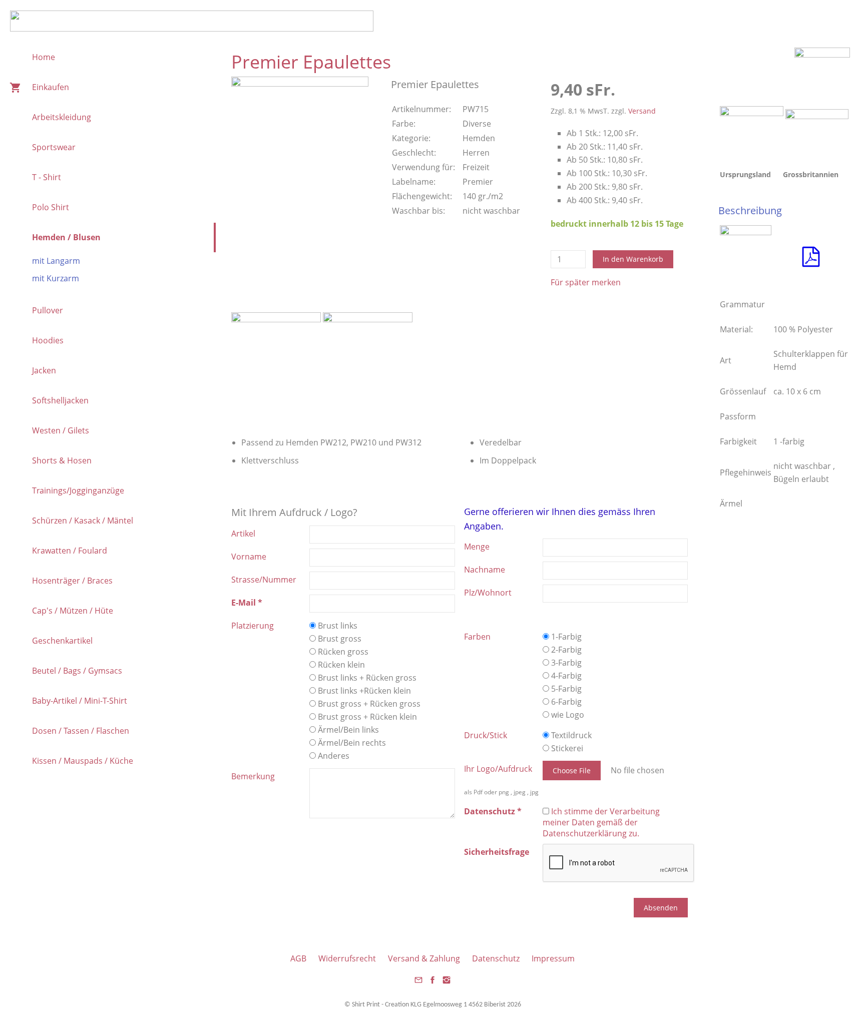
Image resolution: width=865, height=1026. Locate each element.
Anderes (332, 755)
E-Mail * (246, 602)
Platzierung (252, 625)
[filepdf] (811, 265)
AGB (298, 958)
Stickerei (566, 748)
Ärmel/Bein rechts (351, 742)
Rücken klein (340, 664)
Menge (477, 546)
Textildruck (570, 735)
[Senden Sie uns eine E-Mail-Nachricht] (418, 982)
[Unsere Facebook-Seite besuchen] (432, 982)
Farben (477, 636)
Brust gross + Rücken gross (368, 703)
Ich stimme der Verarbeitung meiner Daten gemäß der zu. (601, 822)
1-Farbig (565, 636)
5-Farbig (565, 688)
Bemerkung (253, 776)
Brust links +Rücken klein (363, 690)
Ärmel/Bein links (347, 729)
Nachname (484, 569)
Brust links (336, 625)
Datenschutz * (493, 811)
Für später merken (586, 282)
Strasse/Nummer (263, 579)
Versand (642, 111)
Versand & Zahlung (424, 958)
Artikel (243, 533)
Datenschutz (496, 958)
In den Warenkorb (633, 259)
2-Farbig (565, 649)
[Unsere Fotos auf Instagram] (447, 982)
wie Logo (566, 714)
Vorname (248, 556)
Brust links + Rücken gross (366, 677)
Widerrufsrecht (347, 958)
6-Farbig (565, 701)
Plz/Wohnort (488, 592)
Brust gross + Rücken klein (366, 716)
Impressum (553, 958)
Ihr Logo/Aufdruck (498, 768)
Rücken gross (342, 651)
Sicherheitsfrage (496, 851)
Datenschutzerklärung (585, 833)
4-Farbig (565, 675)
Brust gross (338, 638)
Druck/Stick (485, 735)
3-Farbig (565, 662)
